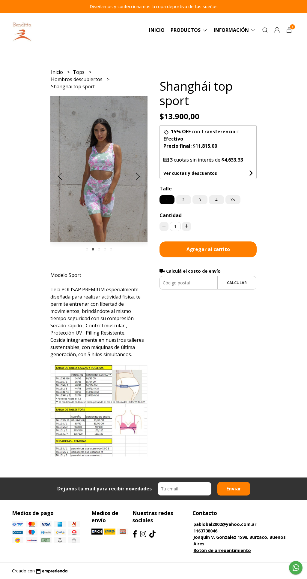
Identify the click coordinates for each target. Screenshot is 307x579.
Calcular (237, 282)
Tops (79, 72)
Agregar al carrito (208, 249)
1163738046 (205, 531)
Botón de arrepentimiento (222, 550)
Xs (233, 199)
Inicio (157, 30)
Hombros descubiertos (77, 79)
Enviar (233, 488)
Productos (186, 30)
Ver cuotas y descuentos (190, 173)
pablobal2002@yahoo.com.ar (224, 524)
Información (232, 30)
